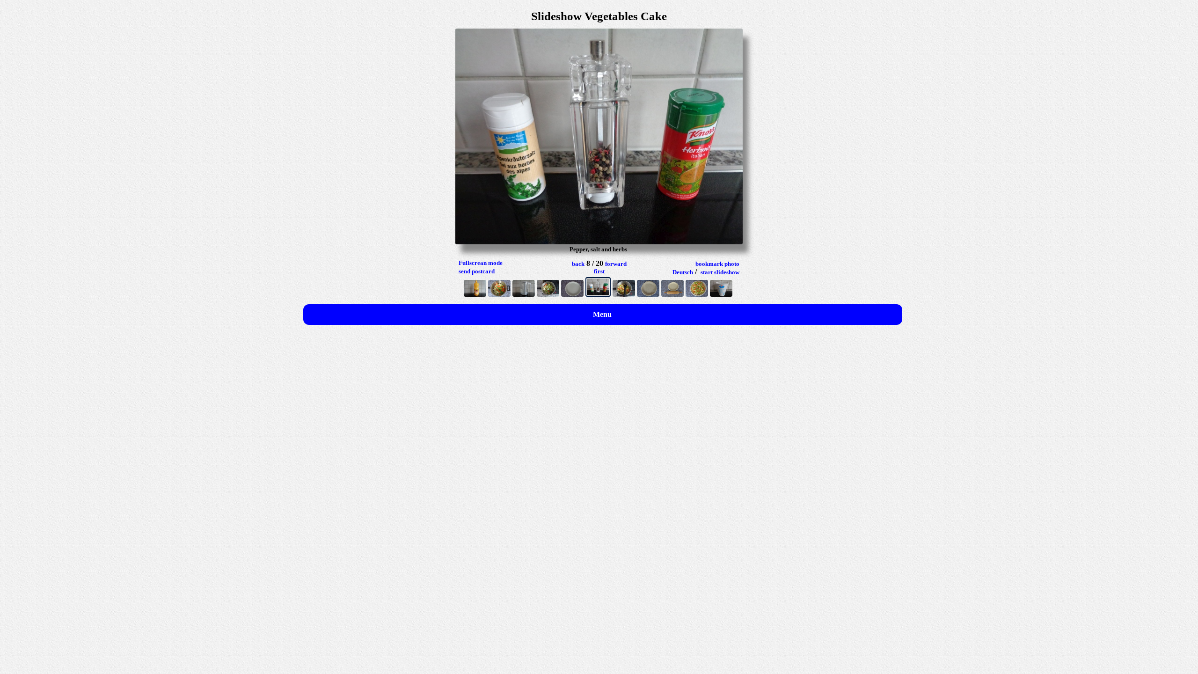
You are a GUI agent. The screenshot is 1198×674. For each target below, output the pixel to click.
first (599, 271)
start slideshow (720, 272)
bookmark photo (717, 263)
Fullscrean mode (481, 262)
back (578, 263)
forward (616, 263)
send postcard (477, 271)
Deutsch (682, 272)
